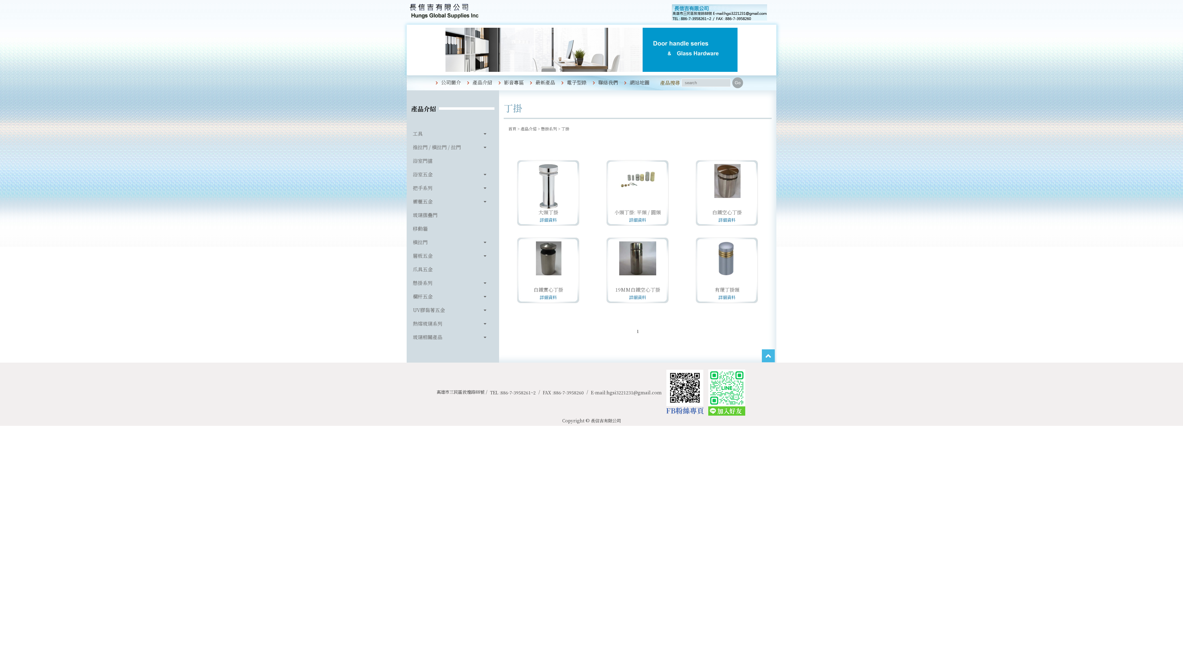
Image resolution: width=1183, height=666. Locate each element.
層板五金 (423, 255)
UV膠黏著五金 (429, 310)
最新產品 (545, 82)
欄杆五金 (423, 296)
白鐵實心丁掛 (548, 289)
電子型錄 (577, 82)
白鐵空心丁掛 (727, 212)
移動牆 (420, 228)
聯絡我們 (608, 82)
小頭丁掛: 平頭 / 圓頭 (637, 212)
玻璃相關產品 (427, 337)
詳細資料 (548, 220)
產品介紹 (482, 82)
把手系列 (423, 187)
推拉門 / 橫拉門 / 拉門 (437, 147)
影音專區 (514, 82)
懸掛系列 (423, 282)
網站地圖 (639, 82)
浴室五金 (423, 174)
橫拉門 (420, 242)
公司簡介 (451, 82)
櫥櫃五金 (423, 201)
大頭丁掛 (548, 212)
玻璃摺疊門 (425, 215)
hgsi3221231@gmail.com (634, 392)
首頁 (512, 129)
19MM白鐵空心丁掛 (637, 289)
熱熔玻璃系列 (427, 323)
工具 (418, 133)
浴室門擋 (423, 160)
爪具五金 (423, 269)
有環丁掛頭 (727, 289)
